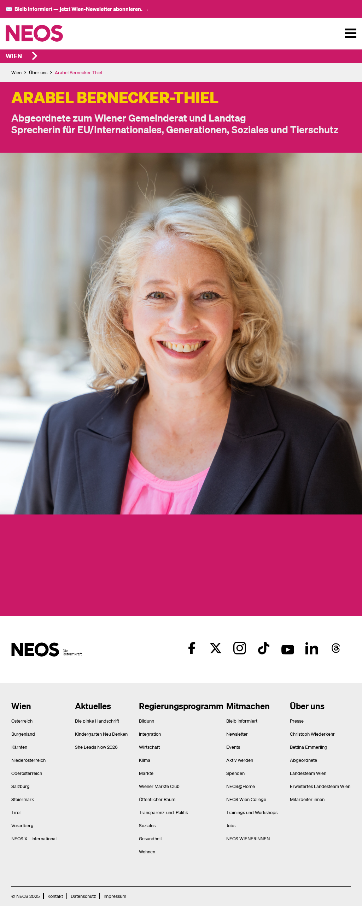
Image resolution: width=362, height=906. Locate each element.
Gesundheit (150, 838)
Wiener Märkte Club (159, 786)
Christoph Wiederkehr (312, 734)
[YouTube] (288, 648)
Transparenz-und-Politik (163, 812)
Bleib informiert (241, 721)
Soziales (147, 825)
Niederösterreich (28, 760)
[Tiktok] (264, 648)
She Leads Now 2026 (96, 747)
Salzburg (20, 786)
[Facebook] (192, 648)
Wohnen (147, 851)
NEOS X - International (34, 838)
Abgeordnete (303, 760)
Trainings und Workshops (252, 812)
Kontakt (55, 896)
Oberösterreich (26, 773)
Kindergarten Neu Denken (101, 734)
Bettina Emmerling (308, 747)
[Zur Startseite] (49, 33)
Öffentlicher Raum (157, 799)
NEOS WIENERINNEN (248, 838)
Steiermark (22, 799)
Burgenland (23, 734)
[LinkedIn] (312, 648)
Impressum (115, 896)
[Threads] (336, 648)
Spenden (235, 773)
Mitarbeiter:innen (307, 799)
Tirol (16, 812)
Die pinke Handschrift (97, 721)
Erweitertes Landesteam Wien (320, 786)
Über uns (38, 72)
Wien (14, 56)
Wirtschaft (149, 747)
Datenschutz (83, 896)
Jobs (230, 825)
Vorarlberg (22, 825)
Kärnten (19, 747)
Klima (144, 760)
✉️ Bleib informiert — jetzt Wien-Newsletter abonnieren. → (77, 8)
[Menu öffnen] (350, 33)
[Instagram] (240, 648)
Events (233, 747)
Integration (150, 734)
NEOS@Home (240, 786)
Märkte (146, 773)
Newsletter (237, 734)
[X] (216, 648)
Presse (297, 721)
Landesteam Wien (308, 773)
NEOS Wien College (246, 799)
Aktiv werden (239, 760)
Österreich (22, 721)
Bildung (146, 721)
